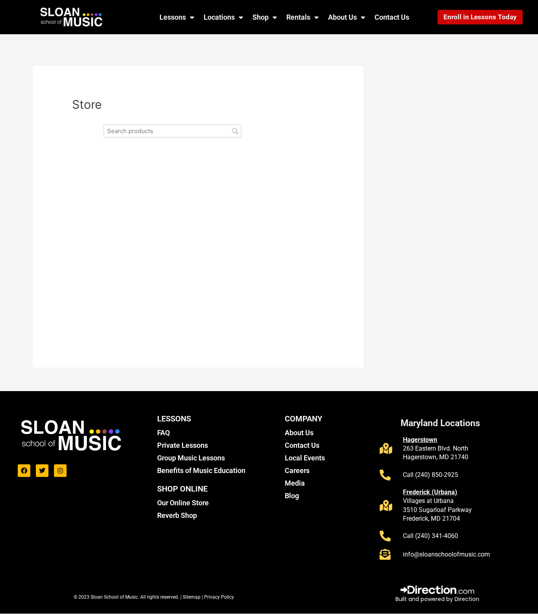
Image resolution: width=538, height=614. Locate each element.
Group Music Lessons (191, 458)
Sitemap (192, 597)
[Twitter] (42, 470)
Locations (219, 17)
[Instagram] (60, 470)
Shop (260, 17)
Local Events (305, 458)
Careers (297, 470)
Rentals (298, 17)
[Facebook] (24, 470)
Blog (292, 496)
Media (295, 483)
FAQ (163, 433)
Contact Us (392, 17)
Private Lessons (182, 445)
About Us (342, 17)
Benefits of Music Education (201, 470)
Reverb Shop (177, 515)
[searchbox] (172, 130)
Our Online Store (183, 503)
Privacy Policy (219, 597)
